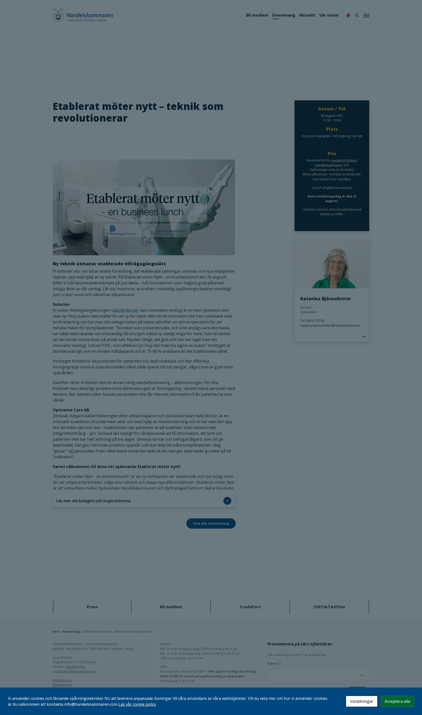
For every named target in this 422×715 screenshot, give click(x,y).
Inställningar (361, 701)
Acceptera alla (397, 701)
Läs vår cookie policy (137, 704)
